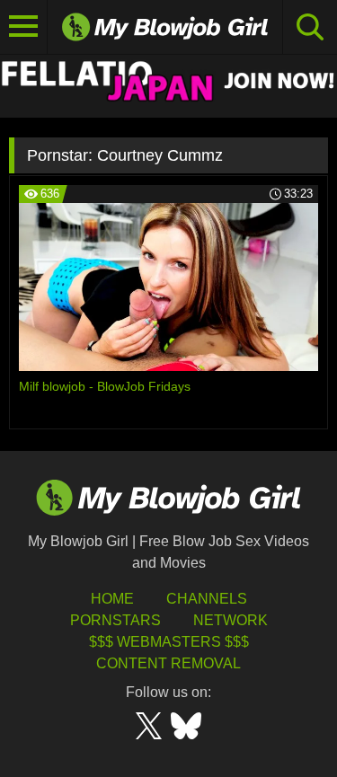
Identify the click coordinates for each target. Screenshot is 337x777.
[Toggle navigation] (24, 27)
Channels (206, 598)
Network (230, 620)
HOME (112, 598)
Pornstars (115, 620)
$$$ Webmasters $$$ (169, 641)
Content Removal (168, 663)
